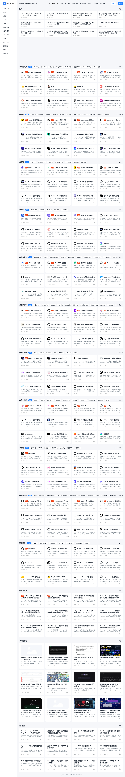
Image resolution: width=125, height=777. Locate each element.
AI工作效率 (6, 27)
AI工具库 (67, 3)
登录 (120, 3)
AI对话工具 (6, 8)
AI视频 (4, 16)
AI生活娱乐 (6, 31)
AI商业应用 (6, 35)
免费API (5, 50)
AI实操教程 (75, 3)
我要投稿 (102, 3)
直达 (27, 79)
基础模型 (5, 46)
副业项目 (5, 53)
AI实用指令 (83, 3)
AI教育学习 (6, 23)
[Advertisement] (71, 51)
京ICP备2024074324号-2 (76, 775)
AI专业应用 (6, 42)
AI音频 (4, 20)
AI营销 (4, 38)
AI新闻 (61, 3)
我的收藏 (95, 3)
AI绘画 (4, 12)
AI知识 (89, 3)
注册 (113, 3)
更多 (121, 9)
